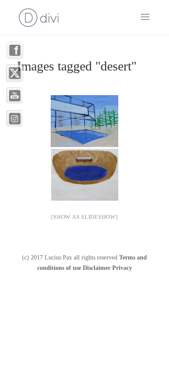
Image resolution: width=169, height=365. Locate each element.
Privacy (122, 268)
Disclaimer (96, 268)
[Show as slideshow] (84, 217)
